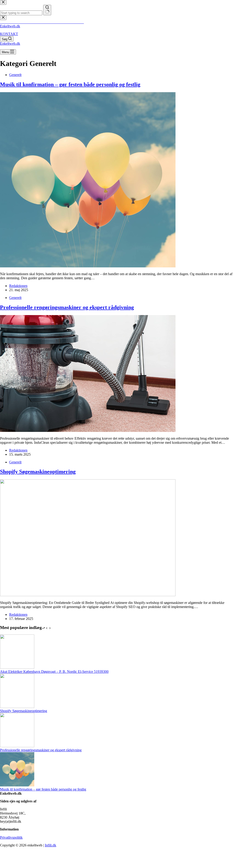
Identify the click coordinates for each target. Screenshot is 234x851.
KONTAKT (9, 34)
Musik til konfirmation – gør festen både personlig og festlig (70, 84)
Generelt (15, 75)
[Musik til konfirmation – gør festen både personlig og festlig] (88, 266)
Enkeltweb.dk (10, 26)
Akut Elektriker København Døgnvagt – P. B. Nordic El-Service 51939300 (54, 671)
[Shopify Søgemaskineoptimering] (88, 595)
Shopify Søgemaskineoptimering (38, 472)
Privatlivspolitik (11, 837)
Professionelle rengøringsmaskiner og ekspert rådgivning (67, 307)
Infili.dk (50, 845)
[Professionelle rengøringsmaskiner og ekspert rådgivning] (88, 431)
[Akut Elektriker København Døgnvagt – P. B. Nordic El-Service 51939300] (17, 667)
